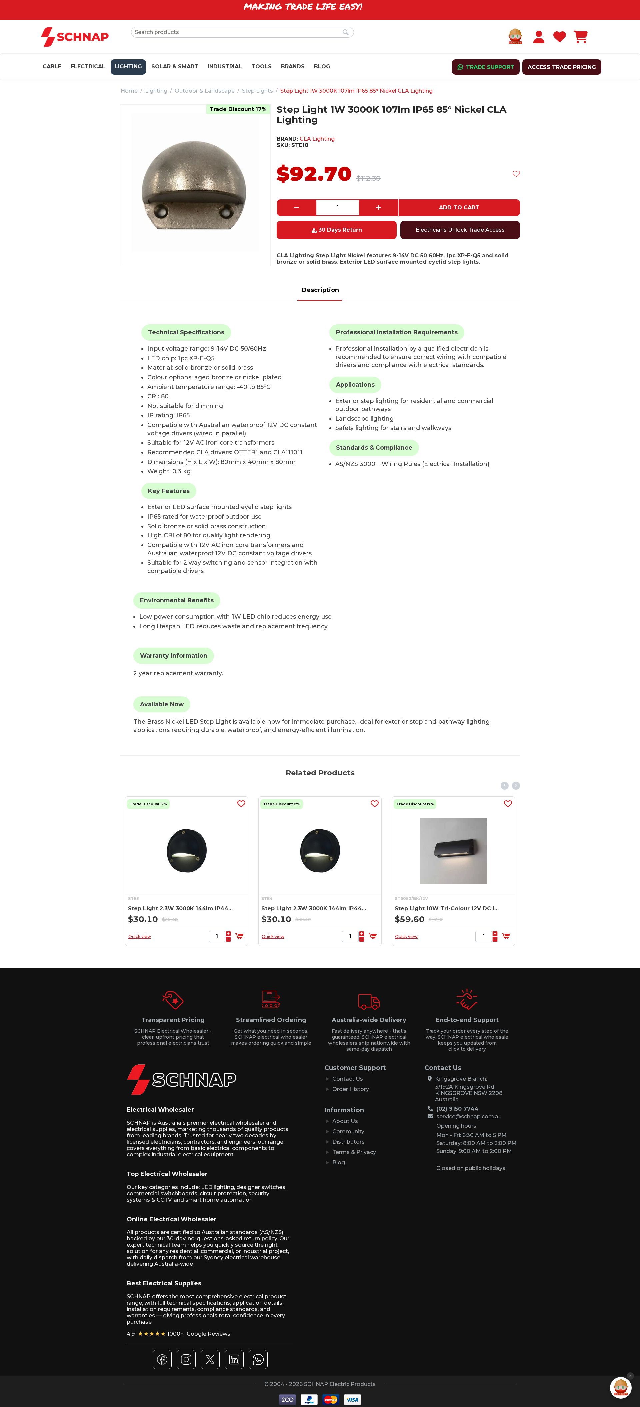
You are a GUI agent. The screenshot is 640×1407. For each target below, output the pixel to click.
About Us (345, 1121)
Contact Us (347, 1079)
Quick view (139, 936)
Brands (293, 66)
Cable (52, 66)
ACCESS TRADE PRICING (562, 67)
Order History (350, 1089)
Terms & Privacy (354, 1152)
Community (348, 1131)
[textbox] (242, 32)
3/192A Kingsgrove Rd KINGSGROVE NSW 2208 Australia (469, 1093)
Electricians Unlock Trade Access (460, 230)
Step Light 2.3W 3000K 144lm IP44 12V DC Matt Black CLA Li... (181, 908)
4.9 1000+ (178, 1334)
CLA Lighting (317, 139)
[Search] (345, 32)
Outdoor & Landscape (205, 91)
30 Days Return (340, 230)
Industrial (225, 66)
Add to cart (459, 207)
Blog (322, 66)
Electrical (88, 66)
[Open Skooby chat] (621, 1388)
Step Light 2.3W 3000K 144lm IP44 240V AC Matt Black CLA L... (314, 908)
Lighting (128, 66)
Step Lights (257, 91)
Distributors (348, 1142)
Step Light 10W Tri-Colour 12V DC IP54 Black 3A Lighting (447, 908)
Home (129, 91)
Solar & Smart (174, 66)
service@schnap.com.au (469, 1116)
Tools (261, 66)
